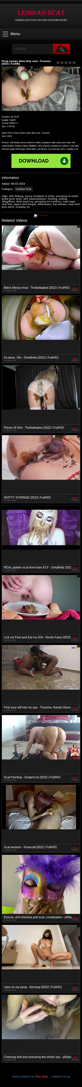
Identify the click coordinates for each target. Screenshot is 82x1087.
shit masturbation (34, 198)
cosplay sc (23, 206)
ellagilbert (8, 201)
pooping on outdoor (48, 201)
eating (63, 198)
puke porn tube (12, 198)
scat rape (69, 201)
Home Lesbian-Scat (23, 1076)
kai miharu (60, 204)
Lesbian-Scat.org (60, 1076)
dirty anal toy (24, 201)
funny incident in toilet (40, 196)
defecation (45, 204)
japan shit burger (25, 204)
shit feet (7, 204)
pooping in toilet (67, 196)
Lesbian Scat (23, 189)
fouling (52, 198)
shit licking (16, 196)
